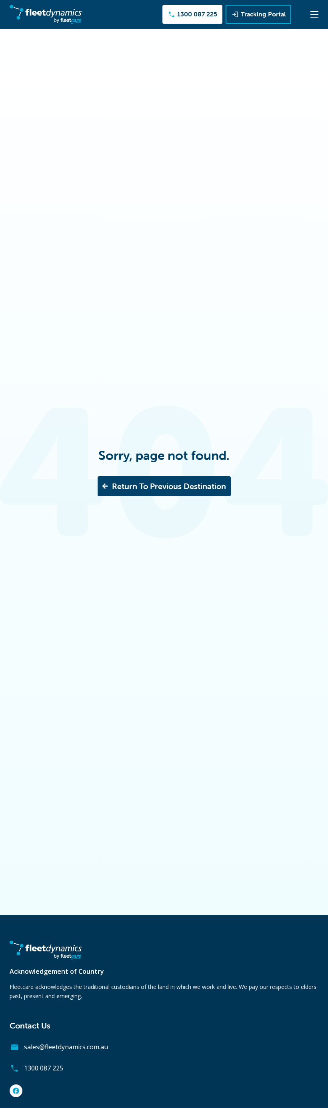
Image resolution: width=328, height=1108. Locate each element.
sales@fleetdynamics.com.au (66, 1046)
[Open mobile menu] (314, 14)
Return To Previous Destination (169, 486)
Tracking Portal (263, 14)
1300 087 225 (196, 14)
